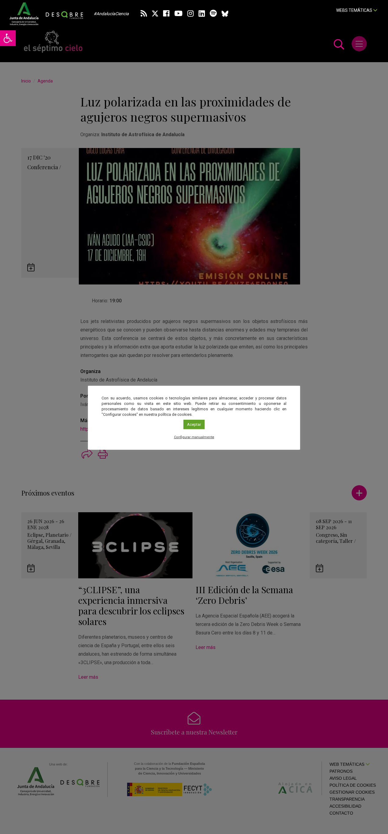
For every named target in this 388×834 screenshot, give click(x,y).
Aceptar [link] (194, 424)
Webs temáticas (354, 10)
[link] (8, 38)
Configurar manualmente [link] (194, 437)
